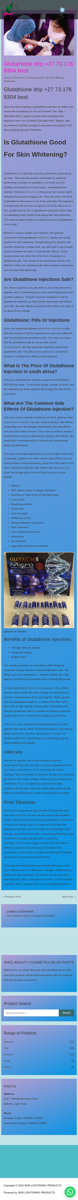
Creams (8, 1054)
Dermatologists (12, 347)
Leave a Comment (14, 77)
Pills (6, 1048)
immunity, (31, 192)
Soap (7, 1060)
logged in (27, 915)
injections (32, 688)
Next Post (69, 896)
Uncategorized (35, 77)
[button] (70, 1192)
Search (66, 1012)
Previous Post (11, 896)
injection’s (43, 237)
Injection (8, 1041)
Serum (7, 1067)
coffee (17, 843)
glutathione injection (50, 328)
